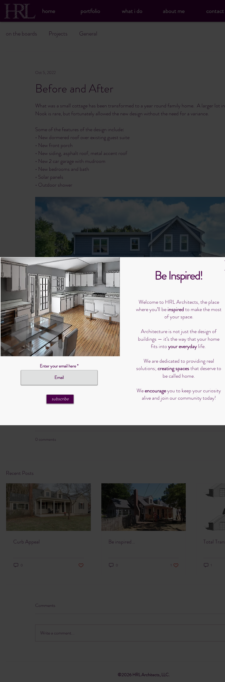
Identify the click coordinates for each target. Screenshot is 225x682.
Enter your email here (58, 366)
